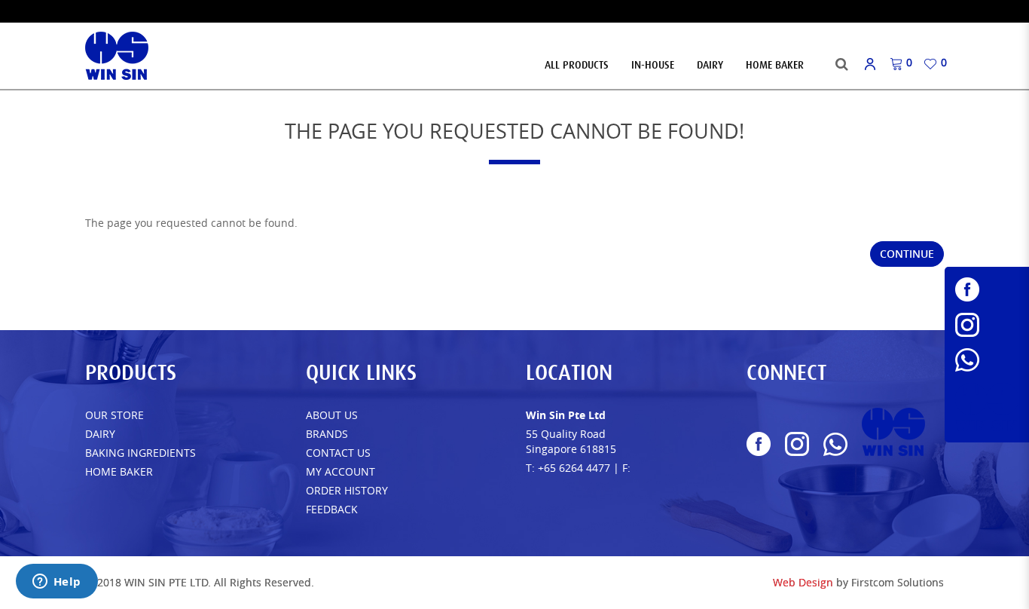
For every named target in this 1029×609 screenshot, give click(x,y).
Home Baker (119, 471)
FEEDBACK (332, 509)
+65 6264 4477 (574, 468)
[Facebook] (986, 289)
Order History (347, 490)
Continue (907, 253)
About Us (332, 415)
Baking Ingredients (140, 452)
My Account (340, 471)
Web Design (803, 582)
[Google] (986, 407)
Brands (327, 434)
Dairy (100, 434)
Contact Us (338, 452)
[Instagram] (986, 325)
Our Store (114, 415)
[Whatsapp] (986, 360)
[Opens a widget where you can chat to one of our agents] (56, 582)
